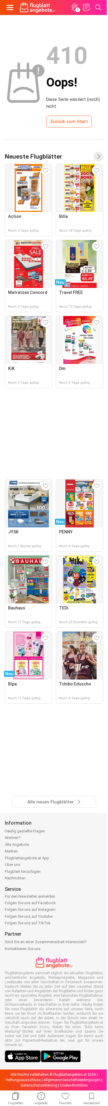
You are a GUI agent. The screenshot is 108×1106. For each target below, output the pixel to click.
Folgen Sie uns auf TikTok (28, 923)
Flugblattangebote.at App (27, 858)
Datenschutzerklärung (39, 1085)
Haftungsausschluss (23, 1080)
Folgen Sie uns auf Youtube (28, 916)
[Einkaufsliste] (86, 7)
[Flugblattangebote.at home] (37, 7)
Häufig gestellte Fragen (25, 831)
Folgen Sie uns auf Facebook (30, 903)
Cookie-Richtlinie (73, 1085)
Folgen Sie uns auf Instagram (30, 909)
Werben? (12, 837)
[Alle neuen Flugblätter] (98, 156)
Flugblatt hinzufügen (22, 871)
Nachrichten (15, 878)
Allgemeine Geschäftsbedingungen (72, 1080)
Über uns (12, 864)
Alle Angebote (17, 844)
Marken (11, 851)
